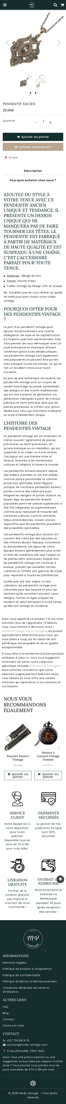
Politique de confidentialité (21, 975)
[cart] (62, 5)
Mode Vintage (28, 1093)
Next (58, 42)
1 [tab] (30, 93)
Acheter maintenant (35, 147)
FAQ (5, 1007)
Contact (8, 1019)
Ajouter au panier (19, 775)
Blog (5, 1013)
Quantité (9, 121)
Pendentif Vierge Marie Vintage (23, 631)
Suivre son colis (13, 1025)
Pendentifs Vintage (45, 666)
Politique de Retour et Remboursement (30, 981)
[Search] (55, 5)
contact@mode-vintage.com (27, 1045)
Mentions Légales (15, 962)
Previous (7, 42)
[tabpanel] (25, 81)
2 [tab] (35, 93)
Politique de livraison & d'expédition (27, 969)
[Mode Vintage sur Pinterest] (33, 1084)
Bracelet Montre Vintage (18, 757)
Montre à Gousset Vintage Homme (48, 756)
